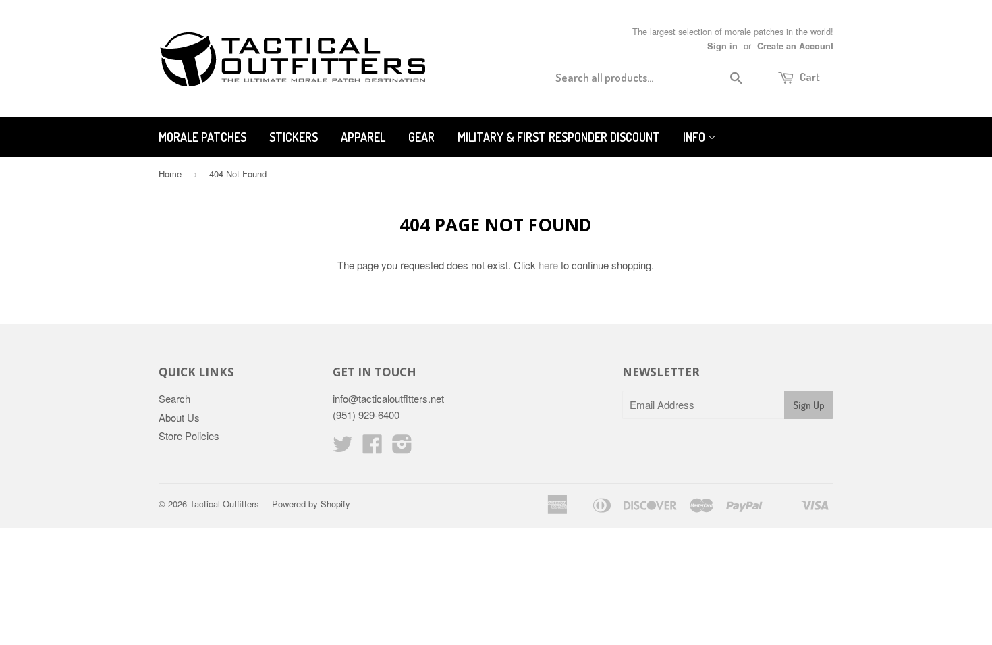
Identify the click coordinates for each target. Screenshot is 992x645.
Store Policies (189, 435)
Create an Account (795, 46)
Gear (421, 137)
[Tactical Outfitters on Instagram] (402, 448)
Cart (809, 76)
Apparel (363, 137)
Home (170, 173)
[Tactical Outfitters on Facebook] (372, 448)
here (548, 265)
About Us (179, 417)
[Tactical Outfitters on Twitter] (343, 448)
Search (174, 398)
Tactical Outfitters (224, 503)
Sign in (722, 46)
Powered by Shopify (311, 503)
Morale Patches (202, 137)
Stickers (293, 137)
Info (695, 137)
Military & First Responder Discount (559, 137)
